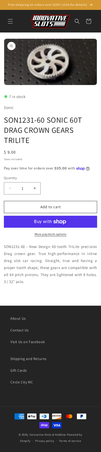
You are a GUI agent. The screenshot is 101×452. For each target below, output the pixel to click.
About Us (18, 318)
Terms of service (70, 441)
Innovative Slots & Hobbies (47, 434)
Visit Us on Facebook (27, 341)
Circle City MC (21, 382)
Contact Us (19, 330)
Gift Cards (18, 370)
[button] (10, 21)
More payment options (51, 234)
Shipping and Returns (28, 358)
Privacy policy (44, 441)
